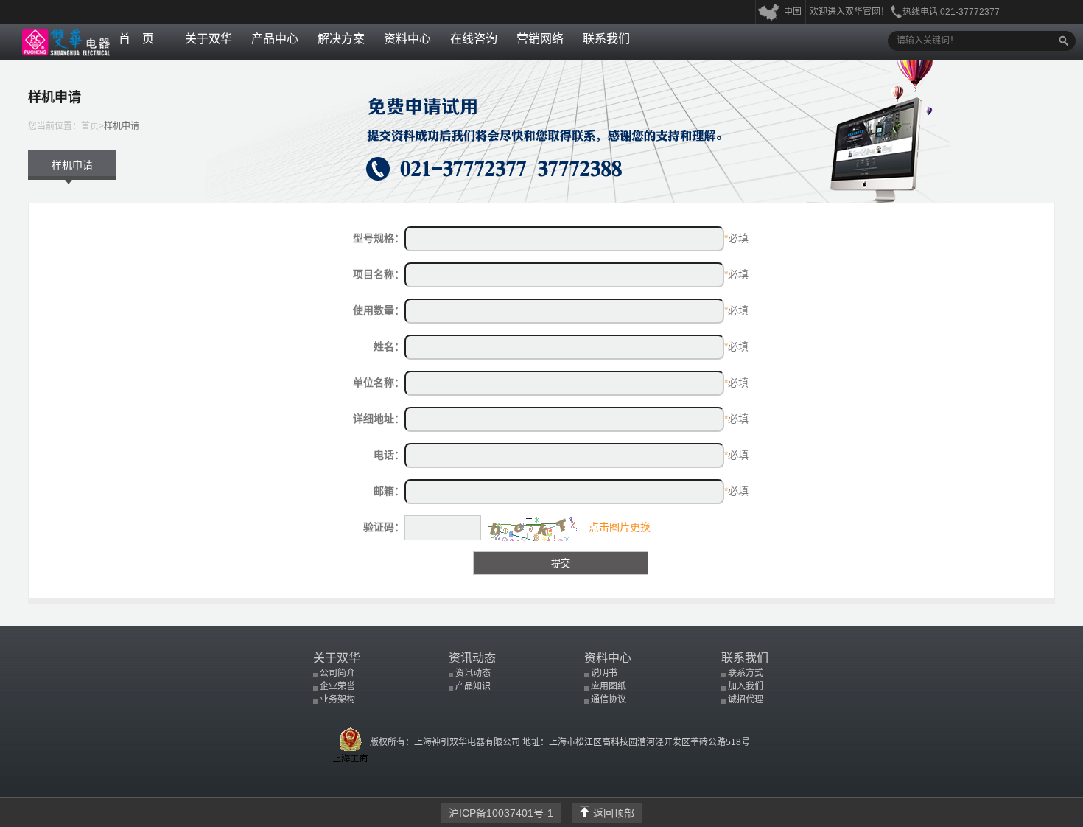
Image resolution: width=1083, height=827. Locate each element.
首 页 (136, 38)
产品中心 (274, 38)
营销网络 (540, 38)
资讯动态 (472, 658)
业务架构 (337, 699)
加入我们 (745, 686)
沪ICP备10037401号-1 (501, 813)
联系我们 (606, 38)
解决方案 (341, 38)
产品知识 (473, 686)
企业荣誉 (337, 686)
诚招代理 (745, 699)
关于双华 (208, 38)
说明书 (604, 673)
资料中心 (407, 38)
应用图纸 (608, 686)
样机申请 (121, 126)
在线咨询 (473, 38)
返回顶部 (613, 813)
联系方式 (745, 673)
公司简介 (337, 673)
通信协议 (608, 699)
